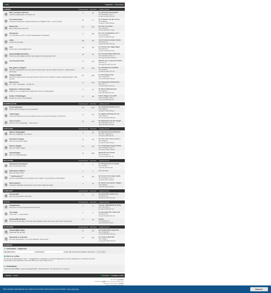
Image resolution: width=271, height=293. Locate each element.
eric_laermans (107, 134)
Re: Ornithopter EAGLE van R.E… (109, 107)
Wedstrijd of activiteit (18, 237)
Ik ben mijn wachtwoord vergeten (75, 252)
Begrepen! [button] (259, 289)
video (11, 40)
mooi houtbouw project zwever (110, 40)
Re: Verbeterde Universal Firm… (109, 82)
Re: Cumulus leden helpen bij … (110, 54)
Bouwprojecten (9, 104)
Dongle (101, 219)
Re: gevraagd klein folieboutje (109, 212)
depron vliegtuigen (17, 132)
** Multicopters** (16, 176)
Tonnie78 (105, 77)
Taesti (104, 239)
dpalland (105, 221)
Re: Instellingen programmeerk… (110, 146)
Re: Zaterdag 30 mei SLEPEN (108, 67)
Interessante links (16, 61)
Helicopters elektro (17, 171)
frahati (104, 28)
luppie (104, 21)
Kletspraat (13, 33)
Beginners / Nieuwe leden (19, 89)
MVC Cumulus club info (18, 12)
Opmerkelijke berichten (19, 54)
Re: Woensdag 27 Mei (106, 75)
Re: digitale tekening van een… (109, 114)
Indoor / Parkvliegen (17, 96)
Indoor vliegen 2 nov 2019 (107, 96)
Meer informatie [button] (73, 289)
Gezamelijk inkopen (17, 219)
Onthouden (91, 252)
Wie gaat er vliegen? (17, 68)
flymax (104, 42)
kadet (104, 69)
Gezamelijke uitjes (17, 230)
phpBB (103, 281)
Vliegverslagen (15, 75)
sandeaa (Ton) (107, 14)
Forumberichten (16, 19)
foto (11, 47)
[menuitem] (6, 4)
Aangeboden (14, 205)
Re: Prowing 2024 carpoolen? (109, 230)
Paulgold (105, 232)
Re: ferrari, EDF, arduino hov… (109, 194)
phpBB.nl (121, 283)
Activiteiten (8, 227)
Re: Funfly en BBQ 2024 (106, 237)
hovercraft (8, 191)
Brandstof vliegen (16, 139)
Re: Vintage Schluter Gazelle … (109, 164)
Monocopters (14, 183)
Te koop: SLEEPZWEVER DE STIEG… (110, 205)
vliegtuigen (8, 129)
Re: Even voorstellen (106, 26)
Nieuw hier (13, 26)
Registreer (22, 249)
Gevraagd (13, 212)
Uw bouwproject (15, 107)
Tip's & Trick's (15, 121)
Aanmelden (11, 249)
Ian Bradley (121, 279)
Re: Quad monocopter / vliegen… (110, 183)
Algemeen (7, 9)
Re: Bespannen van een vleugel (110, 121)
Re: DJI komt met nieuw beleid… (110, 176)
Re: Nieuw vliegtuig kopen (108, 89)
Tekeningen (14, 114)
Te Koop (6, 202)
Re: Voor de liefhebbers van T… (109, 33)
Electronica (14, 82)
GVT (103, 62)
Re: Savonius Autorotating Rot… (110, 132)
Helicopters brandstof (18, 164)
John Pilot (105, 207)
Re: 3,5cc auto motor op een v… (110, 139)
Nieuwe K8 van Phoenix (107, 153)
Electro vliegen (15, 146)
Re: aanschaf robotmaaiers (108, 12)
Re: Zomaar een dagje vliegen (109, 47)
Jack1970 (105, 35)
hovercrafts (14, 194)
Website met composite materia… (111, 61)
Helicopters (8, 161)
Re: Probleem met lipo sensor (109, 19)
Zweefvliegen (14, 153)
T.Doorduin (66, 269)
